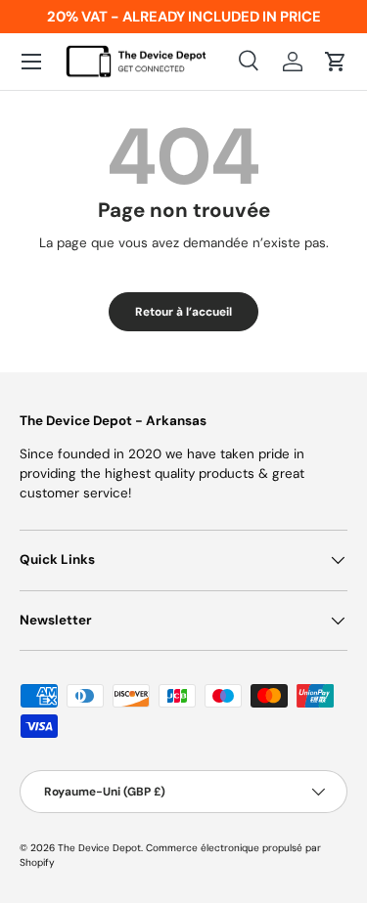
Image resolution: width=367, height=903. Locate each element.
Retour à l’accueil (183, 312)
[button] (335, 61)
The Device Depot (99, 847)
